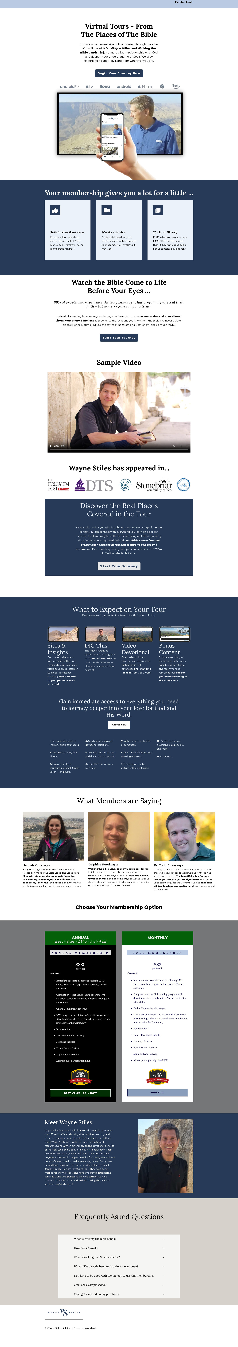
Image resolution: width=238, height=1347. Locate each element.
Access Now (119, 724)
